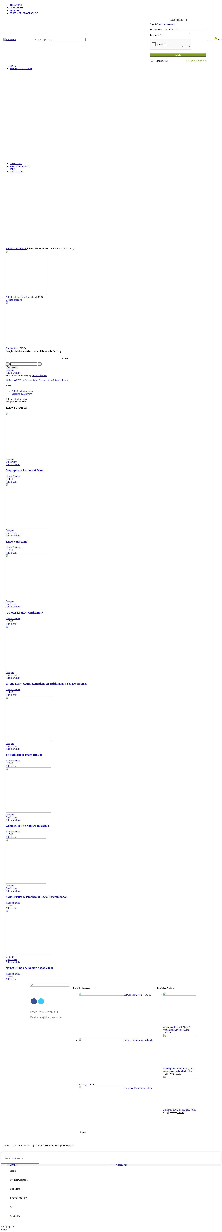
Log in (178, 55)
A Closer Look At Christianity (24, 612)
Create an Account (166, 24)
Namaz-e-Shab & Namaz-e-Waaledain (29, 967)
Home (9, 248)
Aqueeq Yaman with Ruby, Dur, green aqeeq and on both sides (178, 1069)
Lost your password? (196, 60)
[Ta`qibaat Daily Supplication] (101, 1088)
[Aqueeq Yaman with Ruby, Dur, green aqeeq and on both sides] (179, 1036)
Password (155, 35)
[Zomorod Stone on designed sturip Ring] (179, 1077)
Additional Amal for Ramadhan (21, 297)
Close (4, 1229)
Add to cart (12, 367)
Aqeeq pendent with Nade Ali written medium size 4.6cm (177, 1028)
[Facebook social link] (34, 1001)
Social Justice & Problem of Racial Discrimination (37, 896)
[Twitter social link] (41, 1001)
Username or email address (164, 29)
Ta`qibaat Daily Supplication (138, 1088)
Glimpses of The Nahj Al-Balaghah (27, 825)
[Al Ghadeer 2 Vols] (101, 995)
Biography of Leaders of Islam (24, 470)
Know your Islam (16, 541)
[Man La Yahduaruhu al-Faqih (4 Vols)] (101, 1040)
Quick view (11, 462)
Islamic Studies (19, 248)
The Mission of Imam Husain (24, 754)
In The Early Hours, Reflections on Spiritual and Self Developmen (46, 683)
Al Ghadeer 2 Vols (133, 995)
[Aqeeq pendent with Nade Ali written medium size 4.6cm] (179, 995)
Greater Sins (12, 348)
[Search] (130, 39)
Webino (69, 1145)
